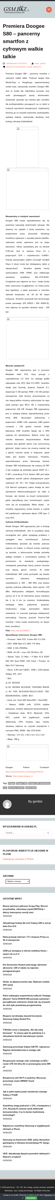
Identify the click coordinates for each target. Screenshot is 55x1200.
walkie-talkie (31, 788)
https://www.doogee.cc (23, 776)
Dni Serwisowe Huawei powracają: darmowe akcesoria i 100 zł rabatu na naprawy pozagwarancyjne (25, 967)
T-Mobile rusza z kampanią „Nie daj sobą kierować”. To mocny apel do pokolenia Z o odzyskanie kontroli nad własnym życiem (24, 1033)
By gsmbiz (35, 801)
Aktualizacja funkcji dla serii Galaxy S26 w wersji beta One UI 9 (27, 924)
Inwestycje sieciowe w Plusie (18, 859)
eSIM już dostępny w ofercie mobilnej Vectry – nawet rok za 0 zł (25, 952)
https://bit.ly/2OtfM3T (20, 630)
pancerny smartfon (16, 788)
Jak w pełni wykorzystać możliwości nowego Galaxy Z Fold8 (25, 1093)
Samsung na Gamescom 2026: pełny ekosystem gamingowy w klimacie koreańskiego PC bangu (26, 1141)
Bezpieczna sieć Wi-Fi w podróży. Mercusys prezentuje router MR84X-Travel (24, 1079)
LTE (5, 788)
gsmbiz (43, 63)
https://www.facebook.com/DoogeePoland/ (24, 772)
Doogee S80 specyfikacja (39, 783)
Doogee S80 (21, 783)
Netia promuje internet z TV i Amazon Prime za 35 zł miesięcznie (26, 938)
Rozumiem (31, 1198)
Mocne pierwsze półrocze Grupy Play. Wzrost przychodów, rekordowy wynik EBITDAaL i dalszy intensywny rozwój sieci (25, 909)
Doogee (11, 783)
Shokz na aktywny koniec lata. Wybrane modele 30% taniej (26, 983)
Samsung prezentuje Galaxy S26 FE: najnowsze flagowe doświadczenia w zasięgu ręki (26, 1048)
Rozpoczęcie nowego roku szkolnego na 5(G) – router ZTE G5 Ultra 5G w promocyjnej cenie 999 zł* (26, 1064)
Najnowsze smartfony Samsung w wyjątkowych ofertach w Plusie (26, 1127)
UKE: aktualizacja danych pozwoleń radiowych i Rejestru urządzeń (26, 1155)
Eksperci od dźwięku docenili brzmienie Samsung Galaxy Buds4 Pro (22, 1017)
